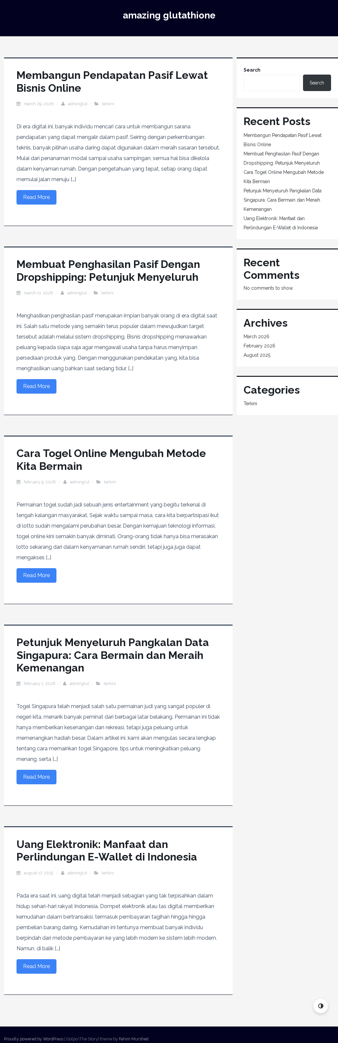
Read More (36, 197)
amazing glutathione (169, 15)
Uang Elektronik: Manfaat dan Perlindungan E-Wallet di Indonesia (107, 850)
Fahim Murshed (134, 1038)
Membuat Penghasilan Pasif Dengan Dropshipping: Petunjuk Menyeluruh (108, 270)
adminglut (77, 103)
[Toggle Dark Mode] (320, 1005)
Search (252, 70)
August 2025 (257, 355)
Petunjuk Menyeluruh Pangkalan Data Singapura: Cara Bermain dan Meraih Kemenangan (113, 655)
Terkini (108, 103)
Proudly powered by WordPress (33, 1038)
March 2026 (256, 336)
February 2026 (259, 345)
